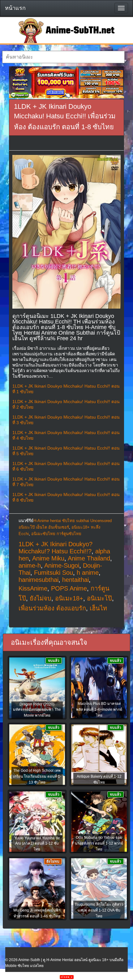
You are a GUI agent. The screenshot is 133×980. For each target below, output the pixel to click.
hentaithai (75, 579)
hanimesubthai (38, 579)
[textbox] (63, 57)
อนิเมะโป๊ (99, 598)
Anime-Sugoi (61, 565)
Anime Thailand (89, 558)
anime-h (30, 565)
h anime (88, 572)
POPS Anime (69, 588)
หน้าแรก (15, 8)
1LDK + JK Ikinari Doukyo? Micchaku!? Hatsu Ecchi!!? (55, 548)
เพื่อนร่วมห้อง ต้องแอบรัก (52, 608)
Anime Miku (48, 558)
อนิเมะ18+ (69, 598)
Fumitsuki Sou (53, 572)
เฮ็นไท (98, 608)
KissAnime (33, 588)
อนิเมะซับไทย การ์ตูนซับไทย (56, 533)
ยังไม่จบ (40, 598)
